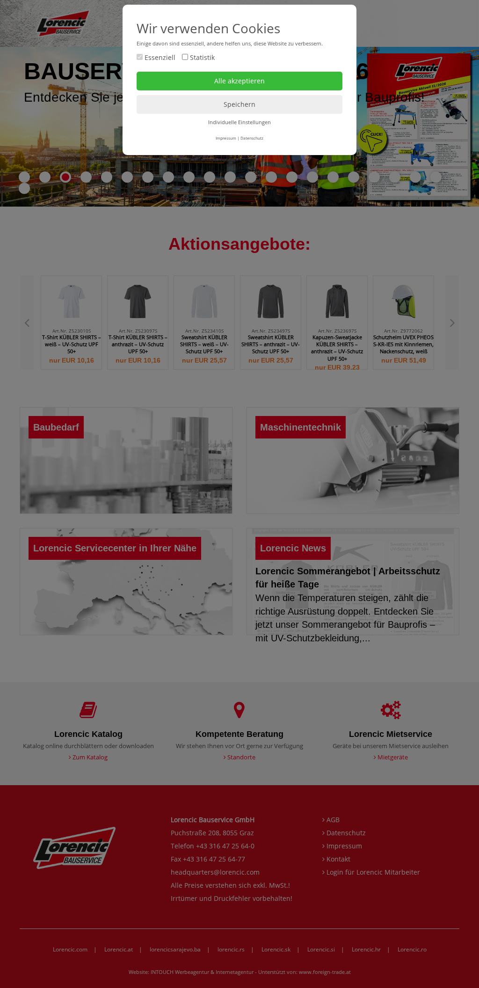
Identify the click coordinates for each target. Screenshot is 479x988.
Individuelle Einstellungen (239, 122)
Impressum (226, 138)
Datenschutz (251, 138)
